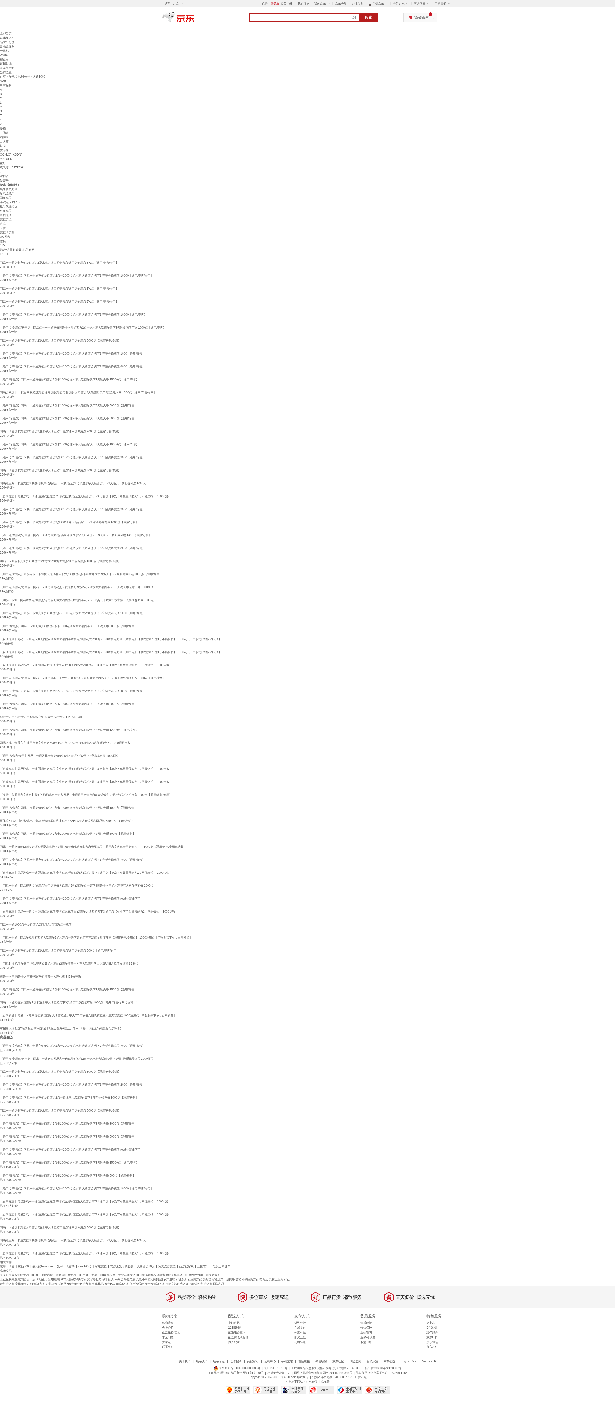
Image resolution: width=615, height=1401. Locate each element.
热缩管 (207, 1279)
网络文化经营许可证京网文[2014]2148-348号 (323, 1373)
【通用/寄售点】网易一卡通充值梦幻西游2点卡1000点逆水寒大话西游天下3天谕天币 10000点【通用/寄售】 (69, 444)
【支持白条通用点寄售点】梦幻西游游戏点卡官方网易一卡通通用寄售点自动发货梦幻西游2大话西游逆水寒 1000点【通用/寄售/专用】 (86, 795)
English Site (408, 1361)
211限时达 (235, 1327)
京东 (194, 19)
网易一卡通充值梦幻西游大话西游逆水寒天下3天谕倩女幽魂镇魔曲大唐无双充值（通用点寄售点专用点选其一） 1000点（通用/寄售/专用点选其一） (94, 846)
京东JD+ (431, 1347)
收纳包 (4, 55)
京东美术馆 (7, 68)
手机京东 (378, 3)
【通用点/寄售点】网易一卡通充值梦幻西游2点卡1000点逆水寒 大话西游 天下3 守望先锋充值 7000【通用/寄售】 (72, 859)
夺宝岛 (430, 1323)
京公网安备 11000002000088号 (239, 1368)
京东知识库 (7, 37)
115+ (3, 245)
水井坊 (119, 1279)
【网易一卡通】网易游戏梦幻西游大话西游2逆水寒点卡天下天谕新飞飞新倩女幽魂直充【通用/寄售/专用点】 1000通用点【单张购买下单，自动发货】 (96, 937)
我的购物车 (421, 17)
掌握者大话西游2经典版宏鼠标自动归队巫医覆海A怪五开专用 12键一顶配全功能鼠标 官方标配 (60, 1028)
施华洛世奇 (94, 1279)
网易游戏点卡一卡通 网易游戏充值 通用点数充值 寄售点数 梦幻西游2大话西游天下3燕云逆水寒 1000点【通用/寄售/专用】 (78, 392)
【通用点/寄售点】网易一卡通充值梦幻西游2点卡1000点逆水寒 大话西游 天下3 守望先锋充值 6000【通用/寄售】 (72, 366)
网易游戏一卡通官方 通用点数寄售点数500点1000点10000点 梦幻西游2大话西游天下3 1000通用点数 (65, 743)
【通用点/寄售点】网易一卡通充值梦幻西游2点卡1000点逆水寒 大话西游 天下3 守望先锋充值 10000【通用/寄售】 (73, 314)
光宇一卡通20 (66, 1266)
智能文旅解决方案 (177, 1283)
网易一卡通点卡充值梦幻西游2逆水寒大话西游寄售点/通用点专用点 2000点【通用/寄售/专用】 (60, 431)
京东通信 (432, 1342)
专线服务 (21, 1283)
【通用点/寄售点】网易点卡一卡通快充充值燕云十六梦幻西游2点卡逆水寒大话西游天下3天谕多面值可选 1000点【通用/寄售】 (81, 574)
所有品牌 (6, 85)
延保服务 (432, 1332)
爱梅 (3, 128)
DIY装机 (431, 1327)
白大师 (4, 141)
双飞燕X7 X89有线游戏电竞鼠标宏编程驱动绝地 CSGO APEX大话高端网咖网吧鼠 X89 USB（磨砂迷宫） (67, 820)
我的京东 (320, 3)
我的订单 (303, 3)
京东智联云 (136, 1283)
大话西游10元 (146, 1266)
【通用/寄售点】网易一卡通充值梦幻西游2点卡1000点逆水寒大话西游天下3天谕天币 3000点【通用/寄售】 (68, 626)
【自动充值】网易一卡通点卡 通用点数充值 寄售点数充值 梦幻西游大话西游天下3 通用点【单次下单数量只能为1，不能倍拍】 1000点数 (87, 911)
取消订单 (366, 1342)
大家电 (166, 1342)
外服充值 (6, 210)
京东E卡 (431, 1337)
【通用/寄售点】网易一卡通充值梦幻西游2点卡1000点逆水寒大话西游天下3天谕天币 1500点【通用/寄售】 (68, 989)
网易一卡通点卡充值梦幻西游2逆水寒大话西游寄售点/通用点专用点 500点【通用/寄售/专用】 (59, 950)
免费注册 (286, 3)
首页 (3, 76)
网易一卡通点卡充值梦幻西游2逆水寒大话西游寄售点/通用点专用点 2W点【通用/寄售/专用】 (59, 301)
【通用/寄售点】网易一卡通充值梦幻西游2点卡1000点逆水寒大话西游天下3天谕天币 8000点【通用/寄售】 (68, 418)
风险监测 (355, 1361)
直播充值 (6, 215)
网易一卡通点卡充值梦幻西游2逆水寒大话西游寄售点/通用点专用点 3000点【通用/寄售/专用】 (60, 470)
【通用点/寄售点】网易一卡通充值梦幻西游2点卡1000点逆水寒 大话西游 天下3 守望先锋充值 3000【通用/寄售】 (72, 457)
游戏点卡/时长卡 (19, 76)
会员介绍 (168, 1327)
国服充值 (6, 197)
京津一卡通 (7, 1266)
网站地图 (219, 1283)
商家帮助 (253, 1361)
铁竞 (3, 146)
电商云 (263, 1279)
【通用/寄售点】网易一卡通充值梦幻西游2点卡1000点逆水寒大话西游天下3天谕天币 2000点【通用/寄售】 (68, 704)
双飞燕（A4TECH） (13, 167)
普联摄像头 (7, 46)
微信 (3, 241)
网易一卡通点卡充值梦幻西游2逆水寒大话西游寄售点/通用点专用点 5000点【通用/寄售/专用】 (60, 340)
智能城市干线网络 (223, 1279)
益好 (3, 163)
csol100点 (85, 1266)
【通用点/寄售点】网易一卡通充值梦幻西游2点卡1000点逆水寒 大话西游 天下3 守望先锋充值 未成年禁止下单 (70, 898)
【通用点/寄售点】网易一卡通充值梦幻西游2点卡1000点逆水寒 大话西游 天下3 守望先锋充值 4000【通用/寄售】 (72, 691)
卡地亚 (40, 1279)
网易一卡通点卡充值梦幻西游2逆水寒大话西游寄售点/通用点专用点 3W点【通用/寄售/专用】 (59, 262)
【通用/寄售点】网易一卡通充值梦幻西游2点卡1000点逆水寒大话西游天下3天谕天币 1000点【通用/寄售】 (68, 807)
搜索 (368, 17)
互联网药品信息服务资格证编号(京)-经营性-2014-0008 (326, 1368)
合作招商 (236, 1361)
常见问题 (168, 1337)
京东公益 (389, 1361)
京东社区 (338, 1361)
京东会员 (341, 3)
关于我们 (185, 1361)
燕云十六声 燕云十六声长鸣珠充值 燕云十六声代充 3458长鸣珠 (40, 976)
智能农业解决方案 (200, 1283)
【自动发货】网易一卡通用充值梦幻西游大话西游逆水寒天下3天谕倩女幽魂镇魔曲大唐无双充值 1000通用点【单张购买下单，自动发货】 (88, 1015)
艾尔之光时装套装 (121, 1266)
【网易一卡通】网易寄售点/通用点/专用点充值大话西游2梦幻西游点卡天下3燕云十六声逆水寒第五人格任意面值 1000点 (77, 600)
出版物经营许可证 (278, 1373)
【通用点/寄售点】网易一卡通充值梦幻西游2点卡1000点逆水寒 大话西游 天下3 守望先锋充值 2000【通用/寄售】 (72, 509)
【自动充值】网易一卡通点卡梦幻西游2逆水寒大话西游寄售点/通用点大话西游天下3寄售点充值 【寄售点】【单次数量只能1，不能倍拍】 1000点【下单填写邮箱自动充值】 (110, 639)
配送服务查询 (237, 1332)
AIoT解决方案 (36, 1283)
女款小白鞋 (143, 1279)
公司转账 (300, 1342)
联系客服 (168, 1347)
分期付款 (300, 1332)
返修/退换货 (367, 1337)
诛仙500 (23, 1266)
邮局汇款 (300, 1337)
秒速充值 (101, 1266)
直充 (3, 223)
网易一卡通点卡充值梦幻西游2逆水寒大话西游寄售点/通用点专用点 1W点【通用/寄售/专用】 (59, 288)
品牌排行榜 (7, 42)
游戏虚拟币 (7, 193)
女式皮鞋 (169, 1279)
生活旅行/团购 (171, 1332)
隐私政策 (372, 1361)
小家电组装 (52, 1279)
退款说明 (366, 1332)
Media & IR (429, 1361)
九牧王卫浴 (276, 1279)
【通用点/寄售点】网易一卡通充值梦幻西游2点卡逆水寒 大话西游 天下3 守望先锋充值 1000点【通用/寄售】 (69, 522)
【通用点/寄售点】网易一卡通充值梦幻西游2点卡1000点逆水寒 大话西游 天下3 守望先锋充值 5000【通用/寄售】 (72, 613)
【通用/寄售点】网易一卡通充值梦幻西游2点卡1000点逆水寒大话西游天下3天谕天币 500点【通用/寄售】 (67, 833)
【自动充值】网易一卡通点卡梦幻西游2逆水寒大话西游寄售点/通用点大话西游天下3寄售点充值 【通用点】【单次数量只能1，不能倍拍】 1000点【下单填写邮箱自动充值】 (110, 652)
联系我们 (202, 1361)
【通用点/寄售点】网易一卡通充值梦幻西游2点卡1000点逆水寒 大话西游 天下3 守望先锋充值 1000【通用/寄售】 (72, 353)
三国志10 (203, 1266)
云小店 (31, 1279)
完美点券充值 (167, 1266)
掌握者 (4, 176)
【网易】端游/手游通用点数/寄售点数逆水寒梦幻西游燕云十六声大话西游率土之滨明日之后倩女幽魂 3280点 (69, 963)
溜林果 (4, 137)
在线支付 (300, 1327)
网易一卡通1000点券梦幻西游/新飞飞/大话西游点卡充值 (36, 924)
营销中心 (270, 1361)
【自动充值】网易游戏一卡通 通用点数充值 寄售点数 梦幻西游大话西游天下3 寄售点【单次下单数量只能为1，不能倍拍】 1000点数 (84, 496)
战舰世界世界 (221, 1266)
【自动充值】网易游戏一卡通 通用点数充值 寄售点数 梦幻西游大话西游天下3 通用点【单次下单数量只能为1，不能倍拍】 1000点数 (84, 665)
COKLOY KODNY (11, 154)
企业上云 (51, 1283)
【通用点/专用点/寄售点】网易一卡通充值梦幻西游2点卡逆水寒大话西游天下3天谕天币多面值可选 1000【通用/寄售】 (75, 535)
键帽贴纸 (6, 63)
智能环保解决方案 (247, 1279)
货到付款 (300, 1323)
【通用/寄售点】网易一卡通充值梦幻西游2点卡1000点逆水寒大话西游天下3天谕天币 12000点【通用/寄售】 (69, 730)
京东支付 (311, 1381)
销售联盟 (321, 1361)
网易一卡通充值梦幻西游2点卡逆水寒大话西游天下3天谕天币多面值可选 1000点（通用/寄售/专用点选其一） (69, 1002)
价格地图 (157, 1279)
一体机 (4, 50)
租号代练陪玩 (8, 206)
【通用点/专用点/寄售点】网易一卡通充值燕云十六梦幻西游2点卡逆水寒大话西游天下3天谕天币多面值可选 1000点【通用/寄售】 (83, 678)
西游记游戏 (186, 1266)
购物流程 (168, 1323)
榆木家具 (108, 1279)
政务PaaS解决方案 (116, 1283)
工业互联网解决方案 (13, 1279)
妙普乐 (4, 180)
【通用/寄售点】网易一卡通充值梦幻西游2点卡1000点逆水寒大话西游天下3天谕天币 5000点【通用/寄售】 (68, 405)
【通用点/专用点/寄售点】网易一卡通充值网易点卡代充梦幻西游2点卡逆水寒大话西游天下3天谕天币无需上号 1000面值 (77, 587)
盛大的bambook (42, 1266)
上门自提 (234, 1323)
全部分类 (6, 33)
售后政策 (366, 1323)
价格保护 (366, 1327)
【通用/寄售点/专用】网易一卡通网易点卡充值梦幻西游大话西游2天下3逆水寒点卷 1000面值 (59, 756)
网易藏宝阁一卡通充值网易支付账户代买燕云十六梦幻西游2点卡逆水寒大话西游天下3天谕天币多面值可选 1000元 (73, 483)
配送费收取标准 (238, 1337)
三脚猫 (4, 133)
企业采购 (357, 3)
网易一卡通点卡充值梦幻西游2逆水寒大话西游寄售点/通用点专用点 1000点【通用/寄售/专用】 (60, 561)
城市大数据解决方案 (73, 1279)
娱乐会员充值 (8, 189)
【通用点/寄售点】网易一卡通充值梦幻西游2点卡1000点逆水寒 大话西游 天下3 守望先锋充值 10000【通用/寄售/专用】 (76, 275)
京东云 (325, 1381)
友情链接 (304, 1361)
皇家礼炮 (98, 1283)
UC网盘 (5, 236)
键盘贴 (4, 59)
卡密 (3, 228)
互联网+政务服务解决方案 (74, 1283)
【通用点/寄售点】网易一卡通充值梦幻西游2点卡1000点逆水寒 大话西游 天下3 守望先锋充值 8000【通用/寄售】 (72, 548)
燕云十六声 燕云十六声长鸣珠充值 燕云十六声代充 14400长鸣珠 (41, 717)
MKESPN (6, 159)
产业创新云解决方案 (189, 1279)
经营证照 (361, 1377)
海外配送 (234, 1342)
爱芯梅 (4, 150)
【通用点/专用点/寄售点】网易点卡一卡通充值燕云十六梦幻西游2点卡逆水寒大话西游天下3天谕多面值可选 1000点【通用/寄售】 (83, 327)
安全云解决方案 (155, 1283)
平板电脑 (129, 1279)
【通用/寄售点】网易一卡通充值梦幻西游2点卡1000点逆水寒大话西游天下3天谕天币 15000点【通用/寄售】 (69, 379)
